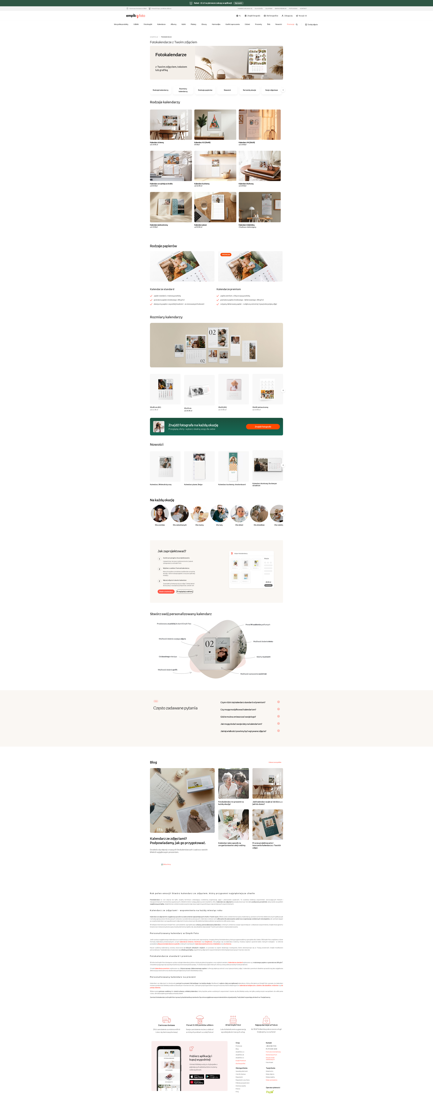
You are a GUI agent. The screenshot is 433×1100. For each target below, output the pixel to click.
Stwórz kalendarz (166, 591)
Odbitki (136, 24)
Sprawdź (238, 3)
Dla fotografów (240, 1063)
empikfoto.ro (240, 1057)
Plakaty (193, 24)
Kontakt (303, 8)
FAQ (237, 1091)
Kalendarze (161, 24)
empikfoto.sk (240, 1054)
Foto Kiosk (293, 8)
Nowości (278, 24)
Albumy (173, 24)
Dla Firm (269, 8)
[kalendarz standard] (182, 266)
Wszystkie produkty (121, 24)
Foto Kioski (269, 1062)
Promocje (290, 24)
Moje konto (269, 1071)
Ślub (268, 24)
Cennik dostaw (241, 1074)
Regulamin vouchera (243, 1080)
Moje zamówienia (271, 1080)
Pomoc (238, 1089)
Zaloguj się (288, 16)
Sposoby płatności (242, 1071)
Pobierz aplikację (245, 8)
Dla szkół (259, 8)
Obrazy (204, 24)
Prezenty (258, 24)
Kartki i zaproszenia (233, 24)
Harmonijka (216, 24)
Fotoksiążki (148, 24)
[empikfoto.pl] (140, 16)
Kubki (183, 24)
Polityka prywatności (242, 1083)
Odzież (247, 24)
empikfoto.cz (240, 1052)
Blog (237, 1049)
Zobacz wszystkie (275, 762)
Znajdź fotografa (263, 427)
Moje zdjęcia (270, 1074)
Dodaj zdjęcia (313, 24)
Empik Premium (280, 8)
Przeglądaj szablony (185, 591)
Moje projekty (270, 1077)
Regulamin (239, 1077)
